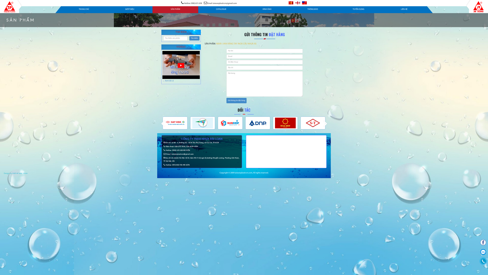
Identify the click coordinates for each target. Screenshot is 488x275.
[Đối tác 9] (285, 123)
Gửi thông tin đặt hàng (236, 100)
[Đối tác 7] (230, 123)
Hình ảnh (267, 9)
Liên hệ (404, 9)
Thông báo (312, 9)
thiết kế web (17, 173)
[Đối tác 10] (313, 123)
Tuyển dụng (358, 9)
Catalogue (221, 9)
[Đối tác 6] (202, 123)
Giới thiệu (129, 9)
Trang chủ (84, 9)
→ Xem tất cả (168, 81)
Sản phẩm (175, 9)
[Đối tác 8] (257, 123)
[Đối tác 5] (175, 123)
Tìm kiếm (194, 38)
